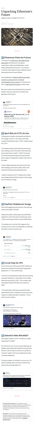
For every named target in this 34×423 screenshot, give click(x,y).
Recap (2, 8)
